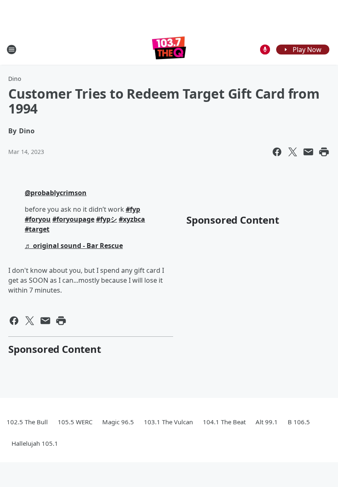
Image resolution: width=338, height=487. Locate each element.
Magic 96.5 (118, 422)
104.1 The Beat (224, 422)
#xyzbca (132, 219)
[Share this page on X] (292, 152)
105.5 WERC (75, 422)
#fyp (133, 209)
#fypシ (106, 219)
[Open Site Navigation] (11, 49)
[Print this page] (324, 152)
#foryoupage (73, 219)
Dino (14, 79)
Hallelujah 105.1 (35, 443)
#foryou (38, 219)
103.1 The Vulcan (168, 422)
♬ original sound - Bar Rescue (74, 245)
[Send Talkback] (265, 49)
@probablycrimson (56, 192)
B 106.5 (299, 422)
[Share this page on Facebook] (277, 152)
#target (37, 229)
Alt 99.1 (267, 422)
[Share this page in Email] (308, 152)
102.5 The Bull (27, 422)
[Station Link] (169, 49)
